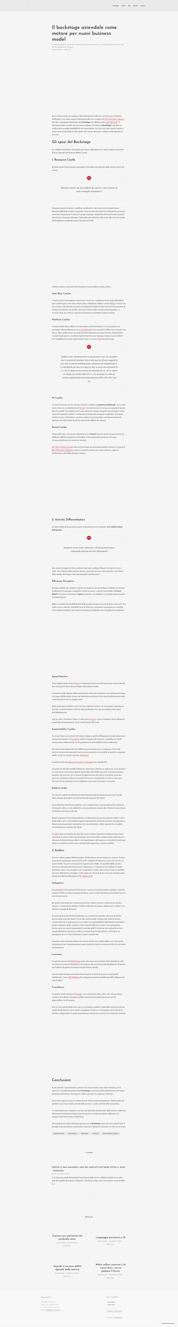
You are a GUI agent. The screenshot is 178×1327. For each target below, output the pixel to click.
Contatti (143, 5)
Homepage (116, 5)
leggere (93, 719)
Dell (55, 834)
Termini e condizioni (114, 1311)
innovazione (72, 1133)
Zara (78, 683)
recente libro (83, 330)
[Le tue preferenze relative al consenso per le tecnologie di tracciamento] (168, 1323)
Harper (79, 994)
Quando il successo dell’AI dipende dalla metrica (67, 1268)
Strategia (70, 47)
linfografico (118, 1317)
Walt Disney (76, 961)
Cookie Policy (111, 1304)
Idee (129, 5)
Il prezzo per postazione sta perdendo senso (67, 1237)
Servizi (123, 5)
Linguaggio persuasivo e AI (110, 1237)
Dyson (82, 408)
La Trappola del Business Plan (110, 44)
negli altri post (111, 122)
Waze (113, 304)
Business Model (59, 44)
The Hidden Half (85, 876)
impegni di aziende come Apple (80, 762)
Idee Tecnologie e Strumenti (81, 44)
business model (59, 1133)
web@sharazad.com (53, 1310)
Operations (84, 1133)
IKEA (61, 890)
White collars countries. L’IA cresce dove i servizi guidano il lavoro (111, 1268)
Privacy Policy (111, 1302)
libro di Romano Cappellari (62, 450)
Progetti (135, 5)
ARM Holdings (73, 977)
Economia (68, 44)
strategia (95, 1133)
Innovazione (95, 44)
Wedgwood (64, 447)
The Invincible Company (114, 119)
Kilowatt (85, 755)
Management (62, 47)
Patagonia (75, 739)
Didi (99, 339)
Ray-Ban (55, 447)
